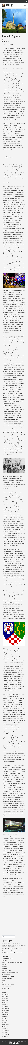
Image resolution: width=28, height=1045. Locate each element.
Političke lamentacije (7, 978)
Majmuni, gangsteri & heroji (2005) (10, 972)
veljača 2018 (5, 1030)
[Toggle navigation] (24, 5)
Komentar (4, 968)
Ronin (12, 39)
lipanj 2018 (5, 1022)
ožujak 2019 (5, 1004)
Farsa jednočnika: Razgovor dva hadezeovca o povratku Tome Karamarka (14, 945)
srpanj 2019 (5, 996)
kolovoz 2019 (5, 994)
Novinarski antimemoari (8, 976)
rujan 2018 (5, 1016)
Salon (3, 982)
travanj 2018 (5, 1026)
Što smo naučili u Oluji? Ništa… (9, 950)
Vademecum (5, 988)
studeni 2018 (5, 1012)
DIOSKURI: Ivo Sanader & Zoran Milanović (12, 962)
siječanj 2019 (5, 1008)
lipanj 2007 (5, 1036)
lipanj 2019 (5, 998)
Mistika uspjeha (6, 974)
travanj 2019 (5, 1002)
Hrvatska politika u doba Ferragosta (11, 943)
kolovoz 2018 (5, 1018)
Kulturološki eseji (6, 970)
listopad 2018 (5, 1014)
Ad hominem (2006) (7, 958)
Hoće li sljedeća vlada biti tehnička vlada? (12, 948)
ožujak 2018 (5, 1028)
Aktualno (4, 960)
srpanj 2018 (5, 1020)
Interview (4, 966)
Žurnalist (8, 1041)
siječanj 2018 (5, 1032)
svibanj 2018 (5, 1024)
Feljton (4, 964)
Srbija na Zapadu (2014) (8, 984)
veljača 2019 (5, 1006)
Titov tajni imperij (6, 986)
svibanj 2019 (5, 1000)
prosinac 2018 (5, 1010)
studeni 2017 (5, 1034)
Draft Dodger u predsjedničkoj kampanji (12, 952)
